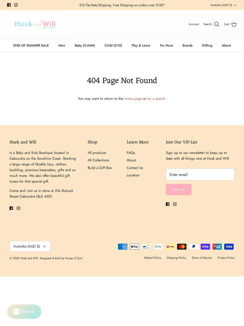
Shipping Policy (176, 258)
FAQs (131, 152)
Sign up (178, 189)
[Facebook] (9, 5)
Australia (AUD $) (221, 5)
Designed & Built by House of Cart (61, 258)
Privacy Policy (226, 258)
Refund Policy (152, 258)
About (226, 45)
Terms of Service (202, 258)
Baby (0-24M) (85, 45)
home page (133, 98)
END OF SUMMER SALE (31, 45)
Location (133, 175)
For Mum (166, 45)
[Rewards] (24, 312)
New (61, 45)
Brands (188, 45)
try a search (156, 98)
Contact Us (135, 167)
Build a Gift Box (100, 167)
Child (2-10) (113, 45)
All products (97, 152)
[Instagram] (16, 5)
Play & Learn (141, 45)
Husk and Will (29, 258)
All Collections (98, 160)
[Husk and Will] (35, 24)
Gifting (207, 45)
